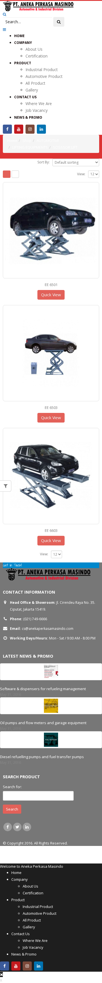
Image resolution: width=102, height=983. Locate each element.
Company (23, 42)
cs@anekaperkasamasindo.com (47, 628)
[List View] (15, 174)
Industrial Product (42, 69)
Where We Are (39, 103)
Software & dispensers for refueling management (43, 688)
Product (22, 63)
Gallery (32, 90)
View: (81, 174)
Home (19, 35)
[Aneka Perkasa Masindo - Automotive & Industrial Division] (38, 6)
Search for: (12, 786)
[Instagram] (30, 129)
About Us (34, 49)
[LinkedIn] (41, 129)
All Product (35, 83)
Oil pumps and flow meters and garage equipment (43, 722)
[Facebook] (7, 129)
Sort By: (43, 162)
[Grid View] (6, 174)
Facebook (7, 827)
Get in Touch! (12, 565)
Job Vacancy (37, 110)
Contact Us (25, 97)
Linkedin (27, 827)
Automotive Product (44, 76)
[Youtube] (18, 129)
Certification (37, 56)
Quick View (51, 294)
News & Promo (28, 117)
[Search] (58, 22)
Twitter (17, 827)
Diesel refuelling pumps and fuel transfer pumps (42, 756)
